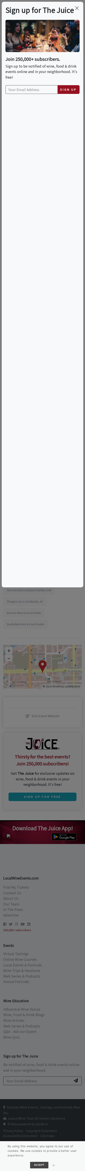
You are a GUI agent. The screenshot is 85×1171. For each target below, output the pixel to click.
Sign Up (68, 89)
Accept (39, 1164)
